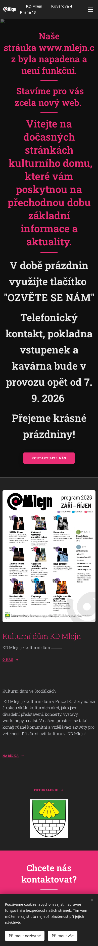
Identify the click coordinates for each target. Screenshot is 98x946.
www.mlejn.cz (52, 53)
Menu (90, 9)
